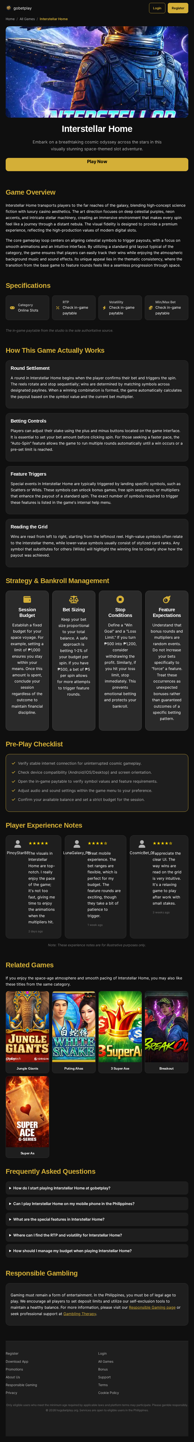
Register (178, 8)
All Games (27, 19)
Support (104, 1377)
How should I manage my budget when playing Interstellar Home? (72, 1250)
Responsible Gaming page (152, 1307)
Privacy (11, 1393)
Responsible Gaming (21, 1385)
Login (157, 8)
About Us (13, 1377)
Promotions (14, 1369)
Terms (103, 1385)
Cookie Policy (108, 1393)
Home (10, 19)
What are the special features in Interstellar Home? (59, 1219)
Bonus (103, 1369)
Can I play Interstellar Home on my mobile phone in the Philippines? (74, 1203)
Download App (17, 1361)
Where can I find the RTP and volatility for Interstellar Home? (67, 1235)
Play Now (97, 161)
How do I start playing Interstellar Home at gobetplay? (61, 1187)
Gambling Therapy (79, 1313)
